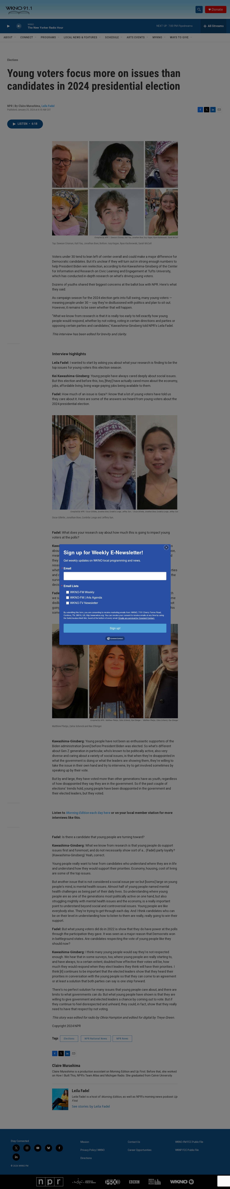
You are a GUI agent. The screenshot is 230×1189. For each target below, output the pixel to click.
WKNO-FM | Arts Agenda (86, 597)
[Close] (167, 547)
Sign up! (115, 628)
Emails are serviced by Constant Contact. (136, 617)
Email (67, 568)
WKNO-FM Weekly (82, 592)
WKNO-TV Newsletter (84, 603)
